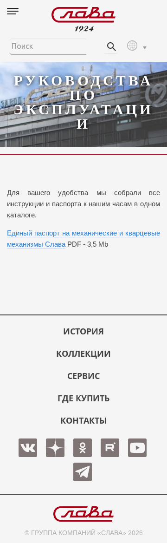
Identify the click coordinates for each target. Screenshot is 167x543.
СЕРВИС (83, 376)
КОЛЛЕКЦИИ (83, 353)
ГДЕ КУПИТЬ (83, 398)
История (83, 331)
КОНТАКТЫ (83, 420)
